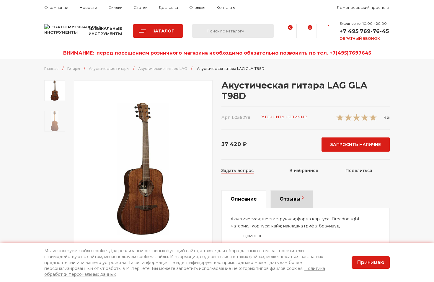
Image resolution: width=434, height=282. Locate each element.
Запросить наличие (355, 144)
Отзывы (197, 7)
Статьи (141, 7)
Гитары (73, 68)
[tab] (243, 199)
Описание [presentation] (244, 199)
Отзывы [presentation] (292, 199)
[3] (356, 119)
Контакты (226, 7)
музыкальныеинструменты (105, 31)
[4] (364, 119)
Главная (51, 68)
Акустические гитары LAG (162, 68)
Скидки (115, 7)
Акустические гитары (109, 68)
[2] (348, 119)
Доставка (168, 7)
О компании (56, 7)
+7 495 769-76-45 (364, 31)
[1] (340, 119)
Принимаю (370, 262)
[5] (373, 119)
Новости (88, 7)
